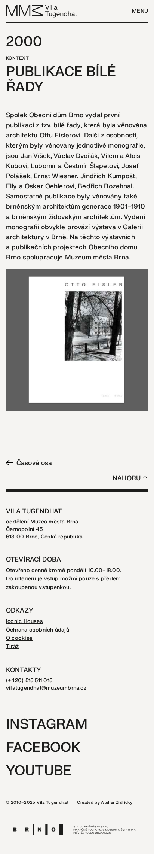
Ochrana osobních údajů (37, 630)
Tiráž (12, 646)
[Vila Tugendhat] (42, 11)
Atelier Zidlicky (116, 802)
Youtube (38, 770)
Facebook (43, 747)
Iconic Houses (24, 621)
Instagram (46, 724)
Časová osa (34, 463)
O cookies (19, 638)
